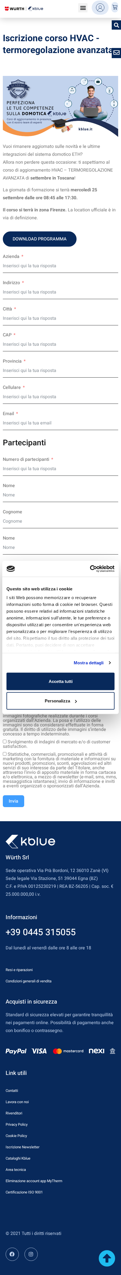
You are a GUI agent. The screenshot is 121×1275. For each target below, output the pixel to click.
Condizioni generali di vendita (28, 981)
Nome (9, 485)
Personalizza (57, 700)
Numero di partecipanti (26, 459)
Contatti (12, 1090)
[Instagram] (31, 1254)
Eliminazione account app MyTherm (34, 1181)
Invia (13, 801)
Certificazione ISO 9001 (24, 1192)
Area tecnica (16, 1169)
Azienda (11, 256)
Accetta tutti (61, 681)
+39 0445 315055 (41, 932)
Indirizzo (11, 282)
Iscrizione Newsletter (22, 1147)
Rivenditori (14, 1113)
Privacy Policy (17, 1124)
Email (8, 413)
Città (7, 309)
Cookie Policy (16, 1135)
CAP (7, 335)
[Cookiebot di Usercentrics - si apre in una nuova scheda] (90, 569)
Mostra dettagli (89, 662)
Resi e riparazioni (19, 969)
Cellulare (12, 387)
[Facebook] (12, 1254)
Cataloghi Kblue (18, 1158)
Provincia (12, 361)
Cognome (12, 512)
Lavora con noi (17, 1102)
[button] (83, 7)
